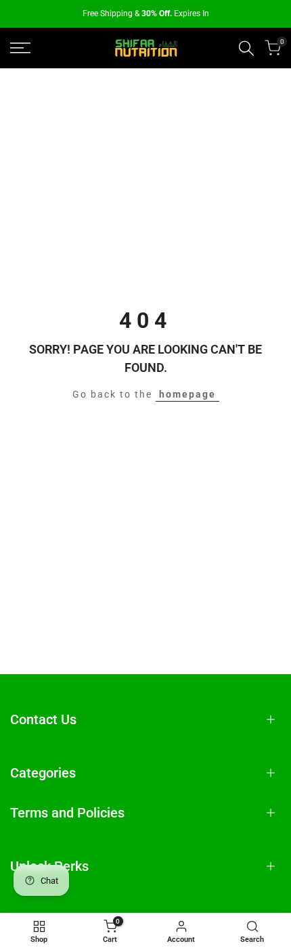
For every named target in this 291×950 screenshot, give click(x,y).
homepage (187, 394)
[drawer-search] (246, 48)
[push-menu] (20, 48)
